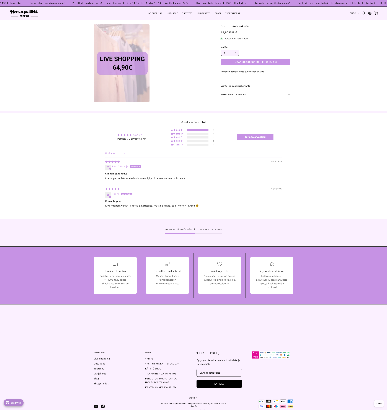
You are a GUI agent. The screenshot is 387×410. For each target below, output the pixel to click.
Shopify (193, 406)
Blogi (96, 378)
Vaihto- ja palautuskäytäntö (235, 86)
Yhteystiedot (101, 383)
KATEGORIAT (99, 352)
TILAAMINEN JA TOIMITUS (160, 373)
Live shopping (102, 358)
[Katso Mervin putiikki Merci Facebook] (103, 406)
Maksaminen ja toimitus (234, 94)
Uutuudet (99, 363)
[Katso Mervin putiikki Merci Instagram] (96, 406)
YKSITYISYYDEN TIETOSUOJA (162, 363)
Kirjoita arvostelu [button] (255, 136)
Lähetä (219, 383)
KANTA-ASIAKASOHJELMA (161, 387)
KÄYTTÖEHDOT (154, 368)
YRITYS (149, 358)
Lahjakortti (100, 373)
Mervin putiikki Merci (178, 403)
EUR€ (353, 13)
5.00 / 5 (137, 135)
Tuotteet (99, 368)
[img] (112, 161)
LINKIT (148, 352)
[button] (363, 13)
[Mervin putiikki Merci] (24, 13)
